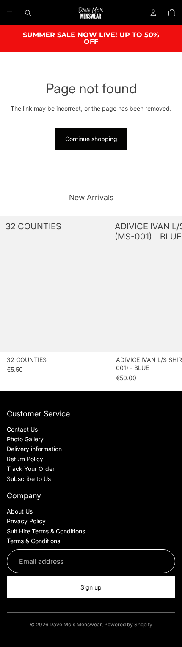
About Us (20, 511)
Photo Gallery (25, 439)
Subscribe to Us (29, 478)
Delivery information (34, 448)
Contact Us (22, 429)
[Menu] (9, 12)
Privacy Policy (26, 521)
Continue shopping (91, 138)
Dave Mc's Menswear (76, 624)
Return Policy (25, 458)
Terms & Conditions (33, 540)
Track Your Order (31, 468)
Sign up (91, 587)
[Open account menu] (153, 12)
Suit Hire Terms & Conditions (46, 531)
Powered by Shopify (128, 624)
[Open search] (28, 12)
